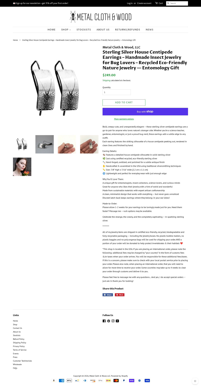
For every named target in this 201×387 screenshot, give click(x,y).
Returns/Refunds (127, 29)
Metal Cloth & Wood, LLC (99, 376)
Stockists (84, 29)
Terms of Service (19, 350)
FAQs (15, 368)
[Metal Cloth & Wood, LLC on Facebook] (104, 321)
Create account (144, 3)
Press (15, 357)
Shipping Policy (19, 342)
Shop (65, 29)
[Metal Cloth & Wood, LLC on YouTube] (117, 321)
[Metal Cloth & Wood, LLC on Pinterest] (108, 321)
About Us (103, 29)
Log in (130, 3)
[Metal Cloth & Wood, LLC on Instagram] (112, 321)
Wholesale (17, 364)
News (149, 29)
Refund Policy (18, 339)
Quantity (106, 87)
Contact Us (17, 328)
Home (52, 29)
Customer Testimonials (22, 361)
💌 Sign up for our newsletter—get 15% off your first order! (40, 3)
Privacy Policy (19, 346)
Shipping (106, 80)
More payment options (124, 119)
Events (16, 353)
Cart (161, 3)
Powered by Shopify (119, 376)
